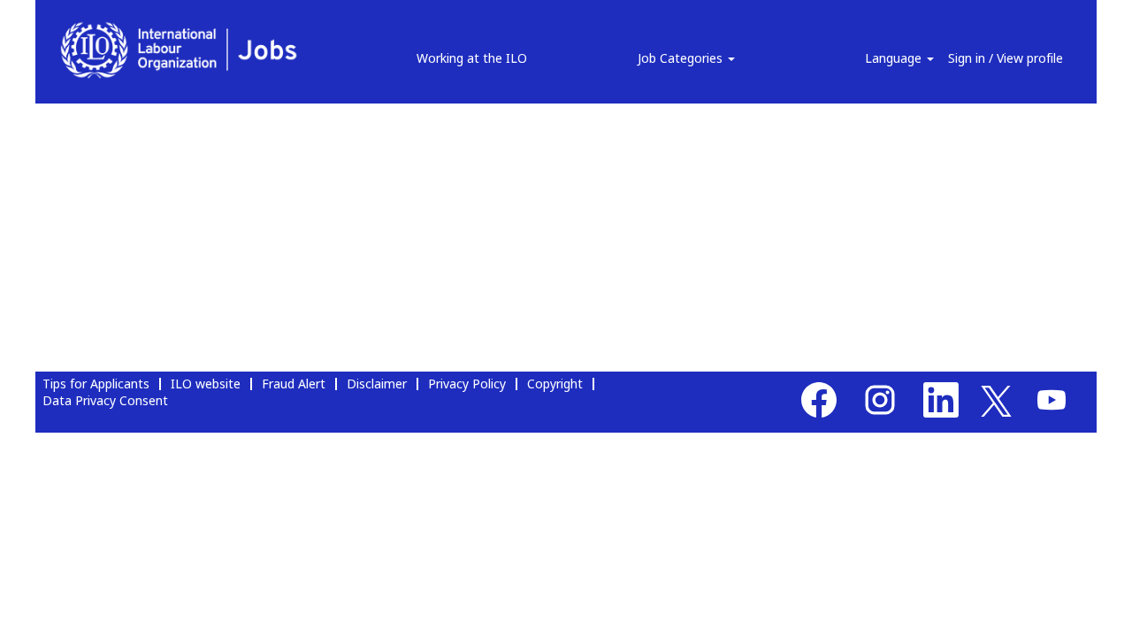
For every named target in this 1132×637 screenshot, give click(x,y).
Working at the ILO (472, 58)
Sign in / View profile (1005, 58)
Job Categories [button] (682, 58)
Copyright (555, 383)
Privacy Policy (467, 383)
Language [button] (895, 58)
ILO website (206, 383)
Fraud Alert (293, 383)
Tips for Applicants (95, 383)
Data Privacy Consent (105, 400)
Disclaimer (377, 383)
